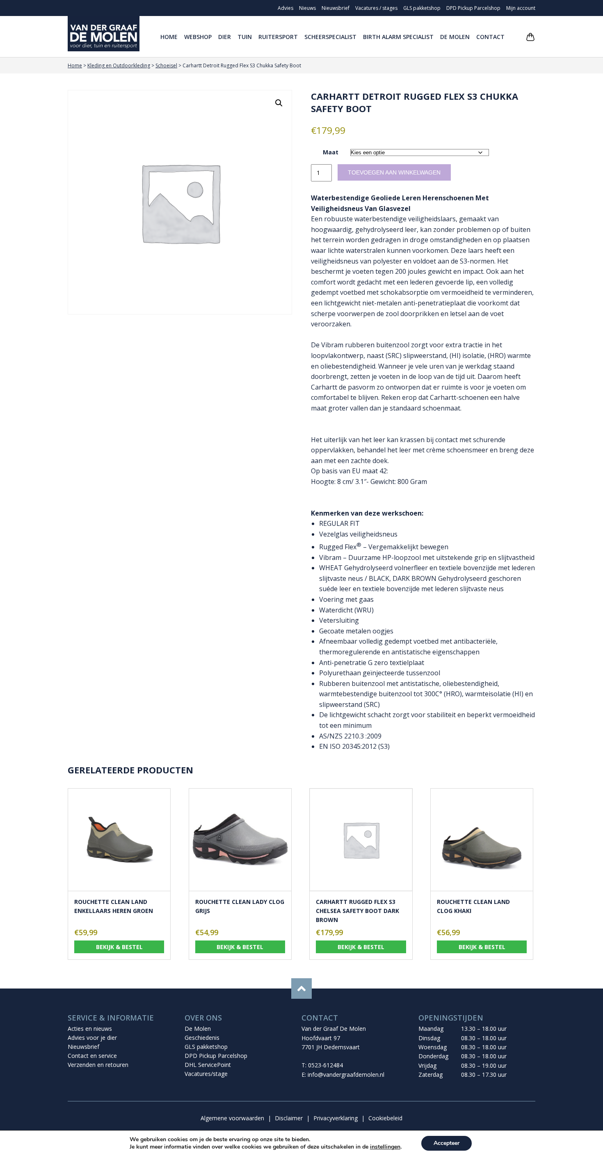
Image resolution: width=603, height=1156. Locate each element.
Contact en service (92, 1056)
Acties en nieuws (90, 1028)
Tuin (245, 37)
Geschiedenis (202, 1037)
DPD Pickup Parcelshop (473, 8)
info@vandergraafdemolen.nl (346, 1074)
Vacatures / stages (376, 8)
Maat (330, 152)
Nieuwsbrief (335, 8)
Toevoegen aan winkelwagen (394, 172)
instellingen (385, 1147)
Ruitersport (278, 37)
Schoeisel (166, 65)
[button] (279, 103)
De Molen (455, 37)
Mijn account (520, 8)
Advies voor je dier (92, 1037)
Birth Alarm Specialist (398, 37)
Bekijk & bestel (119, 947)
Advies (285, 8)
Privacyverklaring (335, 1118)
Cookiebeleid (385, 1118)
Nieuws (307, 8)
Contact (490, 37)
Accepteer (446, 1143)
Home (169, 37)
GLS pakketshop (422, 8)
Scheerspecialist (330, 37)
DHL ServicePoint (208, 1065)
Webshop (198, 37)
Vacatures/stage (206, 1074)
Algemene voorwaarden (232, 1118)
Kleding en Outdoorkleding (118, 65)
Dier (224, 37)
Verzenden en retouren (98, 1065)
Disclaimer (289, 1118)
